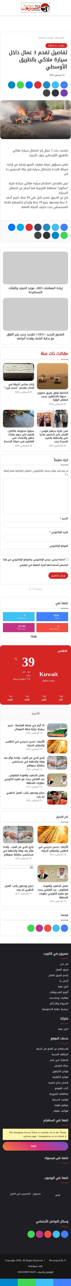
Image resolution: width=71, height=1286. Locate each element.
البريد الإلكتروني (58, 532)
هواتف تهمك (60, 1111)
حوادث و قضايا (46, 37)
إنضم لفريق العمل (58, 975)
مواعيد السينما (60, 1099)
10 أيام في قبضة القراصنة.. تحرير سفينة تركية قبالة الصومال (26, 727)
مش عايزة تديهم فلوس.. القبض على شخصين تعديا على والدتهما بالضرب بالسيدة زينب (54, 436)
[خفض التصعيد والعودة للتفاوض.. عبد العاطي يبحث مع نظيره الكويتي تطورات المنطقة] (57, 780)
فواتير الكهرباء (60, 1077)
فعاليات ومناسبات (58, 998)
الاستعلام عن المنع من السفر (52, 1048)
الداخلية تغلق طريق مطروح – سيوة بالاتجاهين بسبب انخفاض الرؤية (53, 396)
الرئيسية (60, 37)
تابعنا (34, 1145)
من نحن (64, 964)
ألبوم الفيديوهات (59, 992)
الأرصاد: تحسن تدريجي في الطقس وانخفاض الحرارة (24, 743)
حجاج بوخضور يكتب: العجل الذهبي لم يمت (25, 794)
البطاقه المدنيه (60, 1054)
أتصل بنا (63, 981)
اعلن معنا (63, 986)
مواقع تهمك (61, 1105)
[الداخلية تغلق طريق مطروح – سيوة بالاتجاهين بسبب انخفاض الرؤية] (52, 376)
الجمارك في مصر (59, 1060)
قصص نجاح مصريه (58, 1082)
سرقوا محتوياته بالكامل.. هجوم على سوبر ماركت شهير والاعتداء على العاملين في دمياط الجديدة (19, 436)
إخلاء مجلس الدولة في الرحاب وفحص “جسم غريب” (19, 386)
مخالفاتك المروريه (58, 1094)
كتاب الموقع (61, 1088)
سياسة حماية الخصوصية (55, 1009)
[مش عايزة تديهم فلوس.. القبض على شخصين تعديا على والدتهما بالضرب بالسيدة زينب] (52, 418)
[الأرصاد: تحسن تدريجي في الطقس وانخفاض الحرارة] (57, 746)
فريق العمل (62, 969)
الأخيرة (36, 713)
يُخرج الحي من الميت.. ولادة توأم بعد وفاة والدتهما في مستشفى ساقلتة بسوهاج (24, 761)
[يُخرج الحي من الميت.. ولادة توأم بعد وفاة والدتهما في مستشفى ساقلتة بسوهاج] (57, 763)
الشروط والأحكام (59, 1003)
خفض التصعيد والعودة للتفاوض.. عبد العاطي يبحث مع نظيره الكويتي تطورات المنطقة (24, 779)
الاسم (64, 518)
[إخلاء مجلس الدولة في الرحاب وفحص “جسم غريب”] (18, 372)
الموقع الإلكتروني (59, 546)
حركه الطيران (61, 1065)
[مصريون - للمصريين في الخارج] (35, 8)
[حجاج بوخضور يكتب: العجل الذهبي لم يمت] (57, 798)
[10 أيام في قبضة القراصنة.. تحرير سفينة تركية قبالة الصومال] (57, 730)
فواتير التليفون (60, 1071)
